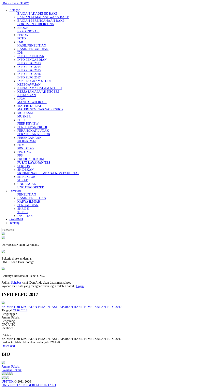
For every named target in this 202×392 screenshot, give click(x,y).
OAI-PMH (16, 219)
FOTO (21, 38)
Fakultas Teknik (12, 370)
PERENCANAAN (29, 137)
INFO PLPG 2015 (29, 70)
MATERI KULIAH (29, 105)
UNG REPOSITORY (15, 3)
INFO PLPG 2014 (29, 66)
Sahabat (16, 282)
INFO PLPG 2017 (29, 77)
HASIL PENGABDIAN (33, 49)
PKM (20, 144)
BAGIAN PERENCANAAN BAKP (41, 20)
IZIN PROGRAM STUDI (34, 81)
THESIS (22, 212)
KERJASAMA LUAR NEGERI (38, 91)
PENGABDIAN (27, 205)
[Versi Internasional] (3, 234)
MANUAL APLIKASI (32, 102)
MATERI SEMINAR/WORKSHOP (40, 109)
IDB (20, 52)
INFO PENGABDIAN (32, 59)
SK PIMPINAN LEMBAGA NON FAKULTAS (48, 173)
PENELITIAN (26, 194)
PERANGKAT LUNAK (33, 130)
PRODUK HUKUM (30, 159)
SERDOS (23, 166)
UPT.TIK (8, 381)
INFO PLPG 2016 (29, 73)
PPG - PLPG (25, 148)
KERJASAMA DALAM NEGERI (39, 88)
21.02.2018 (20, 310)
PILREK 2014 (26, 141)
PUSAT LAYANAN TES (33, 162)
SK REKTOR (26, 176)
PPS (20, 155)
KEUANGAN (26, 95)
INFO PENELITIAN (30, 56)
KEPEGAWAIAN (29, 84)
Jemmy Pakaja (11, 366)
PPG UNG (24, 152)
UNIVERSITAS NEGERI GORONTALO (29, 385)
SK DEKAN (25, 169)
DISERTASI (25, 215)
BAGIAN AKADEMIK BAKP (37, 13)
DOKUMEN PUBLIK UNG (35, 24)
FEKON (22, 34)
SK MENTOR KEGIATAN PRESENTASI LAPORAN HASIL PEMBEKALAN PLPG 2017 (62, 306)
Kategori (14, 10)
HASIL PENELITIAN (31, 45)
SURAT (22, 180)
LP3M (21, 98)
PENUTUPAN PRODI (32, 127)
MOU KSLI (25, 113)
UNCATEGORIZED (30, 187)
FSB (20, 42)
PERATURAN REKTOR (33, 134)
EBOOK (23, 27)
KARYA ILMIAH (28, 201)
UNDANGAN (26, 183)
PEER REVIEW (27, 123)
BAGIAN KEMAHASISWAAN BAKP (43, 17)
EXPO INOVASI (28, 31)
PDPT (21, 120)
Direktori (15, 191)
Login (80, 286)
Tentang (14, 222)
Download (8, 345)
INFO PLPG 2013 (29, 63)
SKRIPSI (23, 208)
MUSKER (24, 116)
